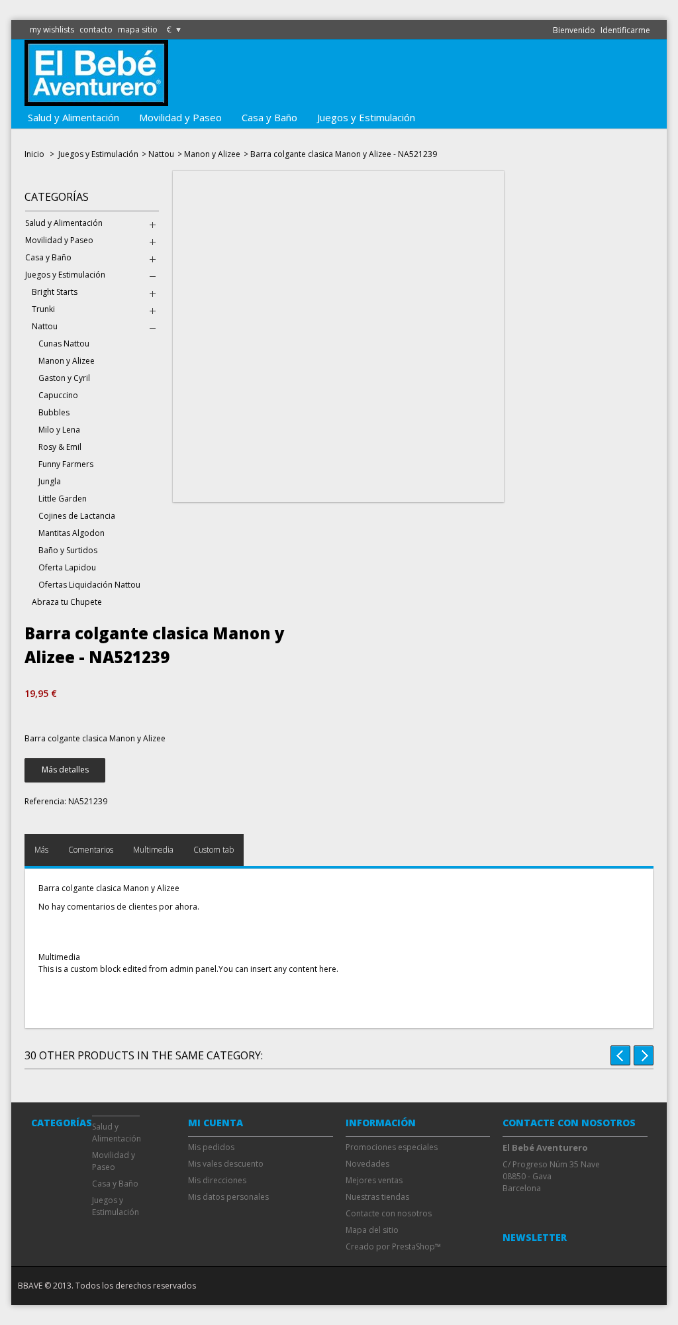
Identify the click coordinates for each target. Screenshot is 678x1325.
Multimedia (153, 849)
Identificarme (625, 30)
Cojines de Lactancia (76, 515)
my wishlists (52, 29)
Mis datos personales (228, 1196)
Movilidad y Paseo (180, 117)
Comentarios (90, 849)
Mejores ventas (374, 1180)
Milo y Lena (59, 429)
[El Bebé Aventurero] (96, 99)
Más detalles (65, 769)
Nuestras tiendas (377, 1196)
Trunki (43, 309)
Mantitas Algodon (71, 533)
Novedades (367, 1163)
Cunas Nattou (63, 343)
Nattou (161, 154)
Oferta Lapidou (67, 567)
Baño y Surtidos (67, 550)
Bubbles (54, 412)
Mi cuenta (215, 1122)
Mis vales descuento (226, 1163)
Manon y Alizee (212, 154)
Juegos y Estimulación (366, 117)
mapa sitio (138, 29)
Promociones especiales (392, 1147)
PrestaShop (413, 1246)
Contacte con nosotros (389, 1213)
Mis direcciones (217, 1180)
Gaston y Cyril (64, 378)
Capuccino (58, 395)
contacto (96, 29)
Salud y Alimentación (73, 117)
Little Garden (62, 498)
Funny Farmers (65, 464)
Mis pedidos (211, 1147)
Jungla (49, 481)
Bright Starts (54, 291)
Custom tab (213, 849)
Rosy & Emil (59, 446)
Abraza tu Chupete (67, 602)
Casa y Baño (269, 117)
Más (41, 849)
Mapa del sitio (372, 1230)
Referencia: (45, 801)
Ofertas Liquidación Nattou (89, 584)
